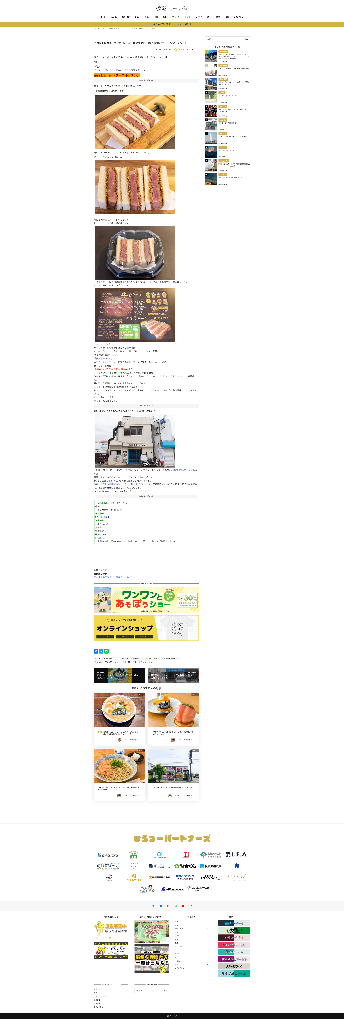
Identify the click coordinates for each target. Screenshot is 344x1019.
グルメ (137, 17)
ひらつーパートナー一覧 (102, 938)
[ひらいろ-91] (135, 439)
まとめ (147, 17)
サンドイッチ (123, 658)
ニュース (114, 17)
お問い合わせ (238, 17)
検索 (246, 39)
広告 (227, 17)
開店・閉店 (126, 17)
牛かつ (143, 662)
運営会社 (97, 1000)
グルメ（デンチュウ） (105, 658)
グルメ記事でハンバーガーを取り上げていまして (127, 484)
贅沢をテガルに (104, 358)
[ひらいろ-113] (135, 252)
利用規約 (97, 992)
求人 (208, 17)
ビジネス (199, 17)
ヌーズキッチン (153, 658)
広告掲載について (100, 1003)
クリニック (175, 17)
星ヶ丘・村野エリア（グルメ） (108, 662)
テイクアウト (137, 658)
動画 (164, 17)
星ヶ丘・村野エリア (171, 658)
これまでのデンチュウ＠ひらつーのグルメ (114, 577)
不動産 (218, 17)
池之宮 (127, 662)
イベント (187, 17)
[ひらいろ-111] (135, 186)
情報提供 (97, 989)
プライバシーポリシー (101, 996)
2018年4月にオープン (182, 470)
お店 (156, 17)
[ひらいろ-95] (135, 314)
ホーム (103, 17)
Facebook (100, 537)
